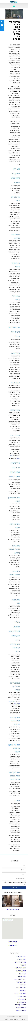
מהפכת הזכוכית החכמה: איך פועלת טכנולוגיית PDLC (20, 1005)
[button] (14, 6)
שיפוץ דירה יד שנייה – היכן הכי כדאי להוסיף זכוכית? (20, 996)
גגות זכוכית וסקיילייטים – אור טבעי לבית (21, 988)
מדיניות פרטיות (13, 945)
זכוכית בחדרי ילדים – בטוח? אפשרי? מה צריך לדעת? (20, 970)
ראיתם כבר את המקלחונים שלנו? (13, 892)
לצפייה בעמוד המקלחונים (13, 909)
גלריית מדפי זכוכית (21, 1010)
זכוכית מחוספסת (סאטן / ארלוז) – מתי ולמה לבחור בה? (20, 979)
